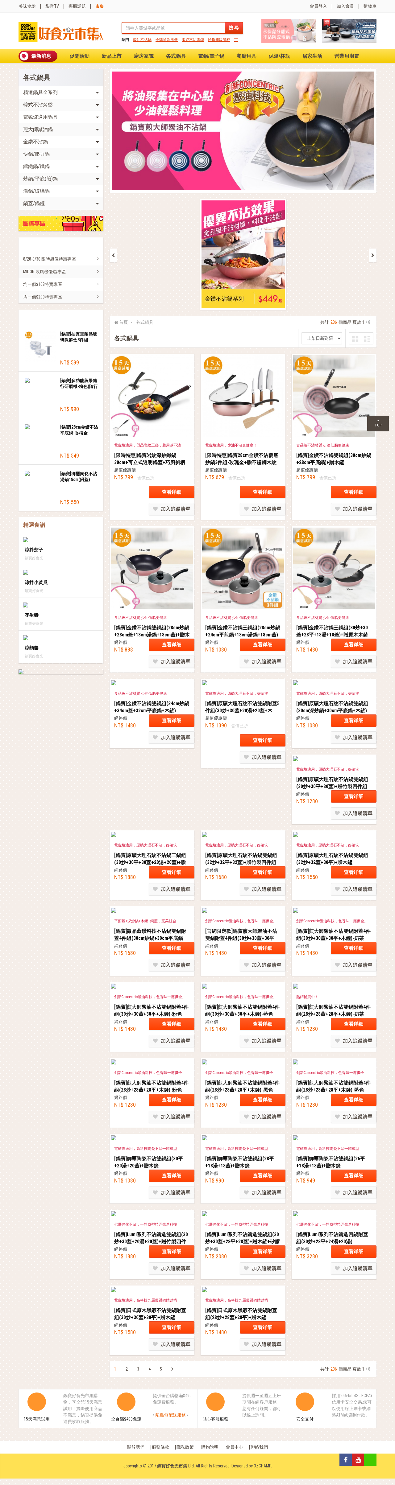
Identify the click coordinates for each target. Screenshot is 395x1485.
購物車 (370, 6)
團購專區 (34, 223)
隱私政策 (185, 1447)
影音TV (52, 6)
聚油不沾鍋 (142, 40)
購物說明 (209, 1447)
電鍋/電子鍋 (211, 56)
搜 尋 (234, 28)
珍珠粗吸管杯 (219, 40)
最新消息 (41, 56)
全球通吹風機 (167, 40)
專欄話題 (77, 6)
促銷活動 (79, 56)
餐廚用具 (246, 56)
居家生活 (312, 56)
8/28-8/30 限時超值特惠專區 (49, 259)
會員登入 (318, 6)
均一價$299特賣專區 (42, 296)
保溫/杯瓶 (279, 56)
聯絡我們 (259, 1447)
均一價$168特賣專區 (42, 284)
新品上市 (112, 56)
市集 (99, 6)
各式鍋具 (176, 56)
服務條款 (160, 1447)
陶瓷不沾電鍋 (193, 40)
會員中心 (234, 1447)
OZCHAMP (262, 1465)
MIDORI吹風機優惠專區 (44, 271)
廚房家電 (144, 56)
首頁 (123, 322)
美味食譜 (27, 6)
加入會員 (345, 6)
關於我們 (135, 1447)
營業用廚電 (347, 56)
